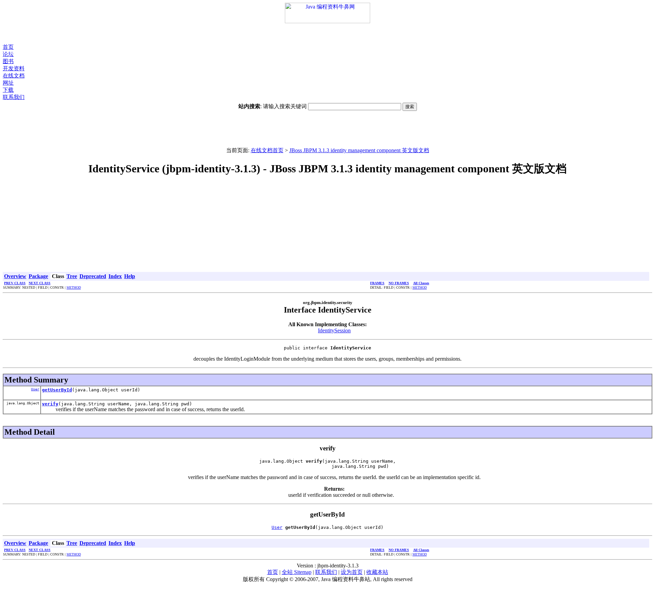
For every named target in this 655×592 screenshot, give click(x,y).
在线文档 (14, 75)
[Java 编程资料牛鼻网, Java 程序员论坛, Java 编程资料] (327, 21)
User (35, 389)
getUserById (57, 389)
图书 (8, 61)
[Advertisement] (327, 33)
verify (50, 403)
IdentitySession (334, 330)
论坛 (8, 54)
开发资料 (14, 68)
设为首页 (352, 572)
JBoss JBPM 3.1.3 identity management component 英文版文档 (359, 150)
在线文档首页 (267, 150)
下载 (8, 90)
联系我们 (14, 97)
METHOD (74, 287)
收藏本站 (377, 572)
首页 (8, 47)
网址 (8, 83)
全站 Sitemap (296, 572)
